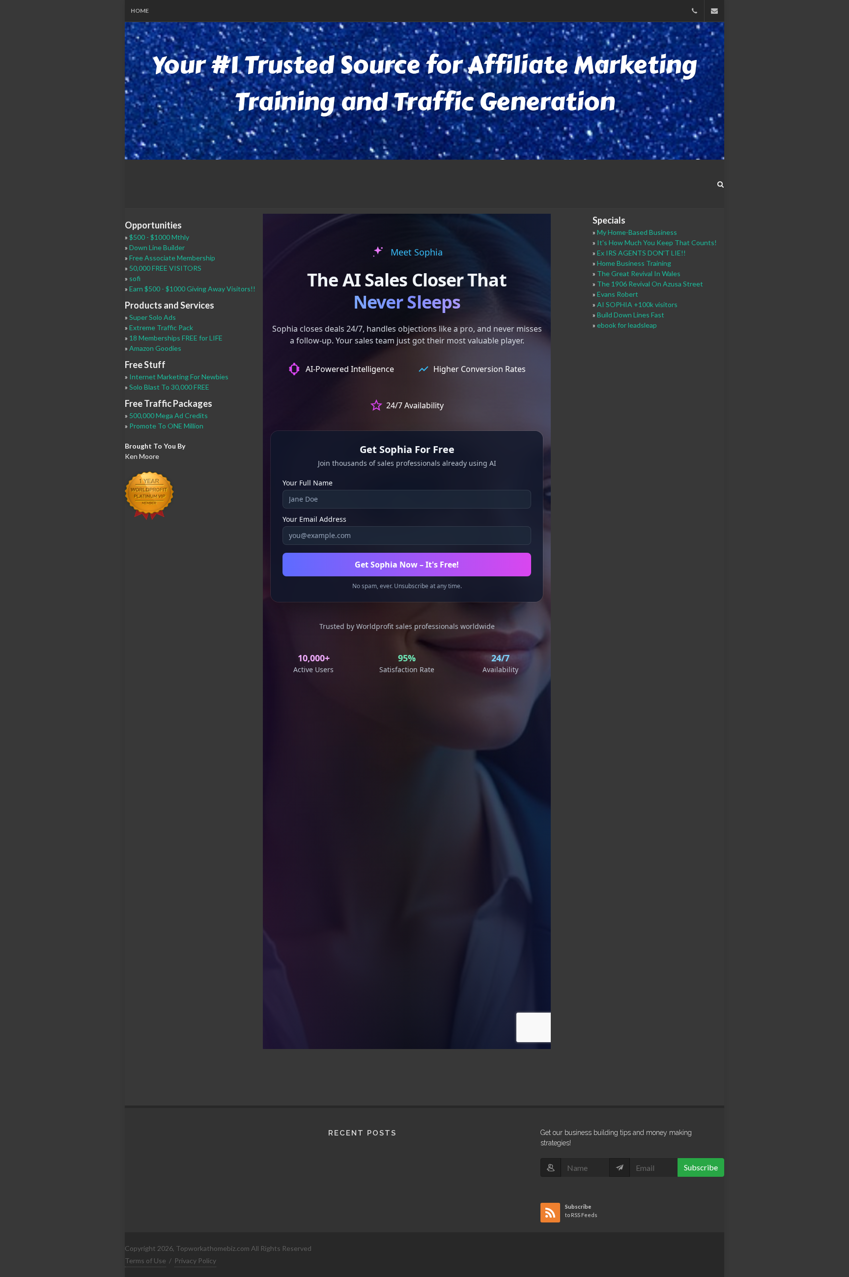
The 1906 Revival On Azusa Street (650, 284)
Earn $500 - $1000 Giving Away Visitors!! (192, 288)
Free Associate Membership (172, 258)
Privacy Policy (195, 1260)
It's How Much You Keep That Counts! (657, 242)
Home (140, 10)
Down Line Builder (157, 247)
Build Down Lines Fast (630, 315)
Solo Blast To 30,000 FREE (169, 387)
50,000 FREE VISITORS (165, 268)
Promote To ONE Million (166, 426)
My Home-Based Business (637, 232)
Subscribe (701, 1167)
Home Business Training (634, 263)
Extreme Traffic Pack (161, 327)
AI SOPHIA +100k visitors (637, 304)
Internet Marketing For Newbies (178, 376)
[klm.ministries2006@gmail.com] (714, 11)
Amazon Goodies (155, 348)
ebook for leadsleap (627, 325)
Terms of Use (145, 1260)
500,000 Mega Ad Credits (168, 415)
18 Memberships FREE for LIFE (176, 338)
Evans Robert (617, 294)
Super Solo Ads (152, 317)
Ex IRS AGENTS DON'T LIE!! (641, 253)
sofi (135, 278)
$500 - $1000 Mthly (159, 237)
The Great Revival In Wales (638, 273)
